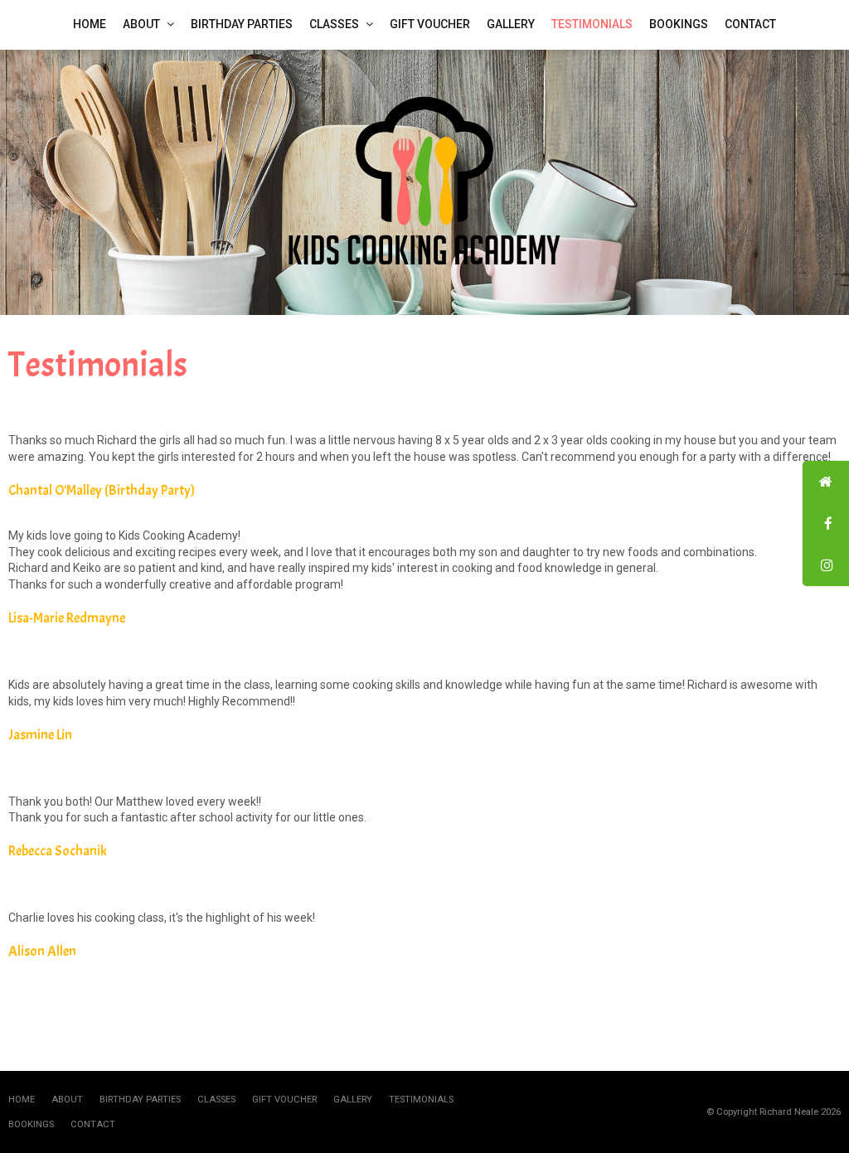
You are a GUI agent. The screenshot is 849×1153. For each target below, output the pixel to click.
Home (21, 1099)
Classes (216, 1099)
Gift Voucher (284, 1099)
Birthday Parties (140, 1099)
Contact (92, 1124)
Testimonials (421, 1099)
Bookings (31, 1124)
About (67, 1099)
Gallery (352, 1099)
